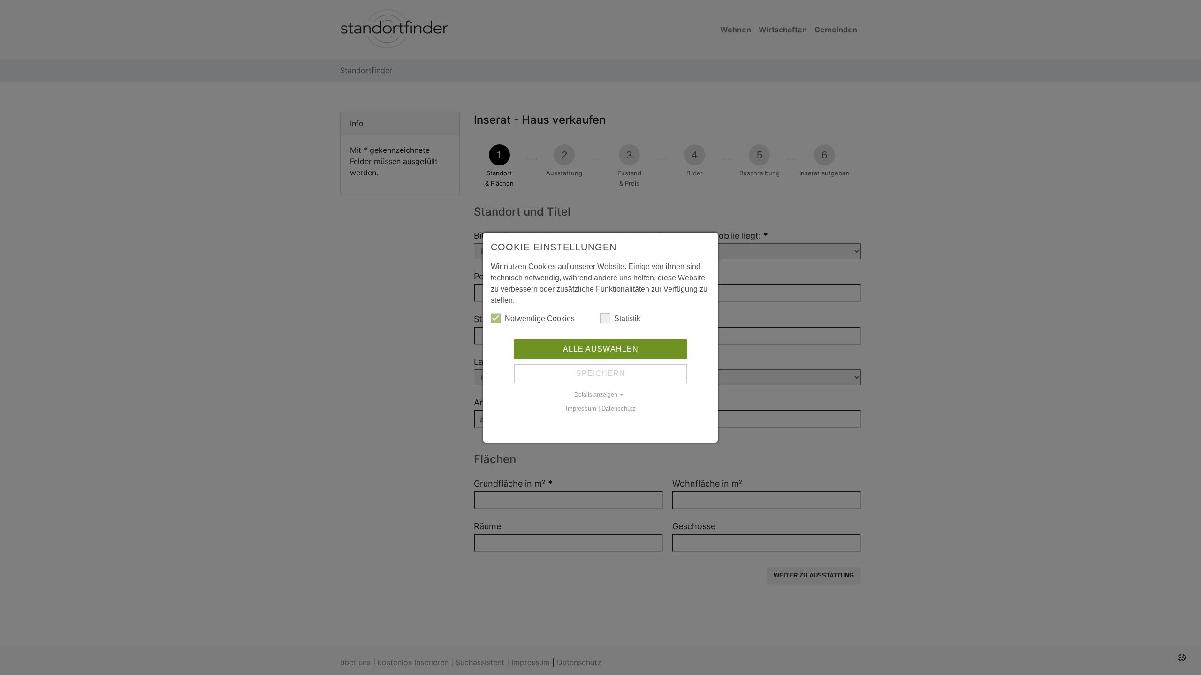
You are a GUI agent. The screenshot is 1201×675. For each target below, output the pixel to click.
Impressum (581, 408)
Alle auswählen (601, 349)
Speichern (600, 373)
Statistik (627, 318)
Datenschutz (618, 408)
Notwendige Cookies (540, 318)
